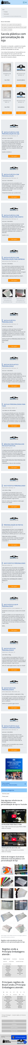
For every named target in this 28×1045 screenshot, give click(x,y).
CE (10, 994)
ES (10, 992)
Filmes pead (5, 796)
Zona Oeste (21, 959)
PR (17, 992)
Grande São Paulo (19, 961)
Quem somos (14, 1027)
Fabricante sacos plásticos (7, 24)
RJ (3, 992)
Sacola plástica (17, 24)
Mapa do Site (14, 1031)
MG (7, 992)
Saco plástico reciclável (7, 29)
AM (19, 994)
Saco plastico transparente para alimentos (11, 27)
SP (13, 992)
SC (20, 992)
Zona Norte (14, 959)
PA (23, 994)
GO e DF (15, 994)
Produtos (14, 1024)
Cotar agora (7, 86)
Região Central (6, 959)
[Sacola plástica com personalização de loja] (7, 68)
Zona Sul (5, 961)
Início (14, 1021)
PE (3, 994)
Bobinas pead (5, 793)
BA (7, 994)
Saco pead (23, 27)
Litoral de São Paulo (7, 964)
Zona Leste (11, 961)
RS (24, 992)
